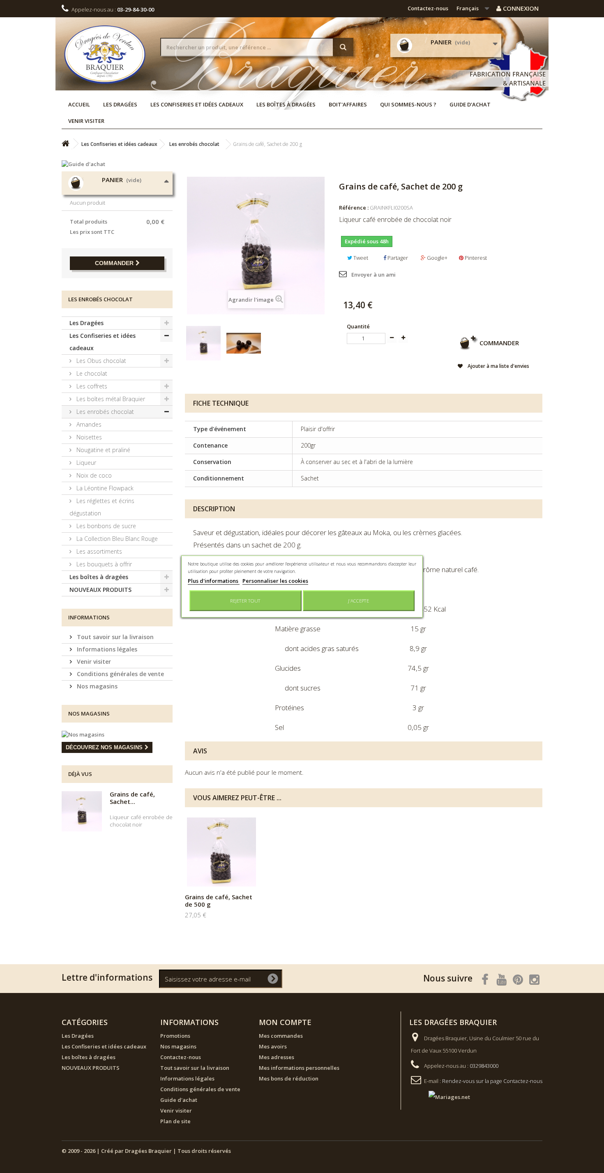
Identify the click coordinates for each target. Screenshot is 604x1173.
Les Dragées (120, 104)
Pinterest (475, 257)
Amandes (88, 424)
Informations (89, 617)
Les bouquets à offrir (103, 564)
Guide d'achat (470, 104)
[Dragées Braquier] (105, 54)
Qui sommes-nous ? (408, 104)
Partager (397, 257)
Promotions (175, 1035)
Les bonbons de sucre (105, 526)
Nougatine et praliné (102, 450)
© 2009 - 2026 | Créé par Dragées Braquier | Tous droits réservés (146, 1151)
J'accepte (358, 601)
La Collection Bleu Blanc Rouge (116, 539)
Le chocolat (91, 373)
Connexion (520, 8)
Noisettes (88, 437)
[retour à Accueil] (65, 144)
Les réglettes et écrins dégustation (101, 507)
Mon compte (285, 1022)
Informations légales (106, 649)
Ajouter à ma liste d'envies (497, 366)
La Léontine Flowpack (104, 488)
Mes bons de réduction (288, 1078)
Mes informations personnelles (299, 1067)
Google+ (436, 257)
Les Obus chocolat (100, 361)
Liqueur (85, 462)
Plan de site (175, 1121)
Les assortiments (98, 551)
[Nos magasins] (117, 734)
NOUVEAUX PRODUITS (100, 589)
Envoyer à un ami (373, 274)
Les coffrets (91, 386)
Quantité (358, 326)
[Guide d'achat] (117, 164)
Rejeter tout (245, 601)
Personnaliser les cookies (275, 580)
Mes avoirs (273, 1046)
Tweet (360, 257)
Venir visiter (86, 121)
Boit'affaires (348, 104)
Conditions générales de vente (119, 674)
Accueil (79, 104)
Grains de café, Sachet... (132, 798)
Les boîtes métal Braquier (110, 399)
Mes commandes (281, 1035)
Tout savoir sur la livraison (114, 637)
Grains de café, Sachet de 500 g (218, 900)
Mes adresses (276, 1057)
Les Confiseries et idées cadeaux (196, 104)
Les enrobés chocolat (104, 412)
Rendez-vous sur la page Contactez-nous (492, 1081)
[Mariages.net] (441, 1096)
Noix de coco (93, 475)
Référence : (354, 207)
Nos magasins (96, 686)
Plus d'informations (214, 580)
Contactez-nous (428, 8)
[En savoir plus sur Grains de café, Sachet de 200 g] (82, 811)
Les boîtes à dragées (286, 104)
